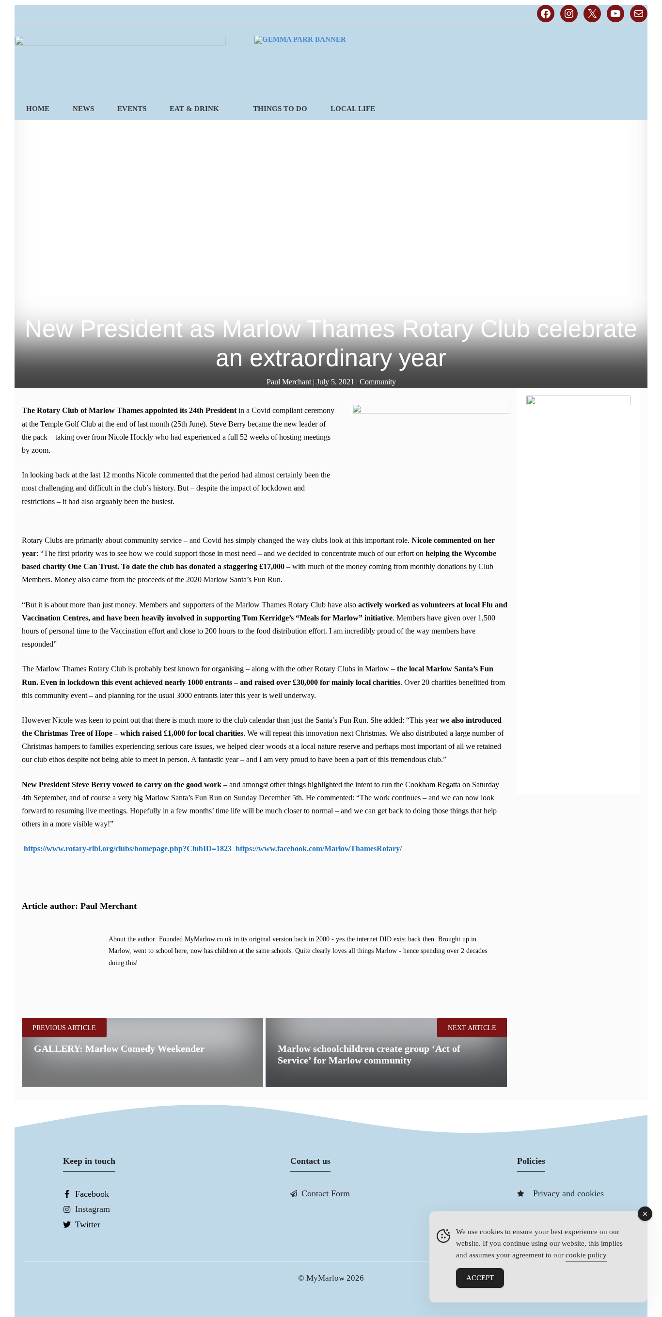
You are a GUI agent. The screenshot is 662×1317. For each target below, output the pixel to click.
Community (378, 382)
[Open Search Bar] (631, 108)
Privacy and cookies (568, 1193)
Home (37, 108)
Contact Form (325, 1193)
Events (131, 108)
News (83, 108)
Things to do (280, 108)
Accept (480, 1278)
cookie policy (586, 1255)
